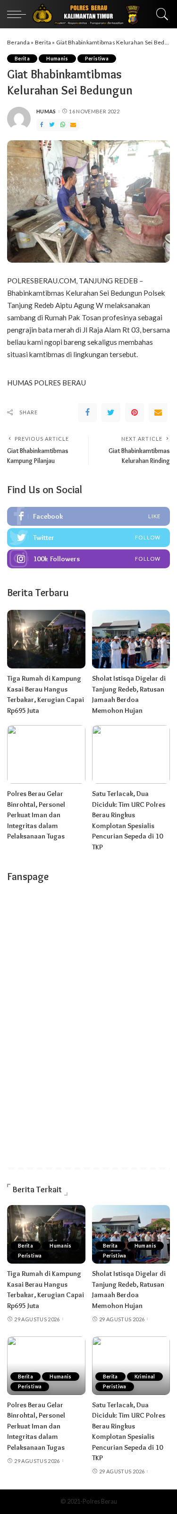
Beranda (18, 42)
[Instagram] (88, 558)
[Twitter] (52, 125)
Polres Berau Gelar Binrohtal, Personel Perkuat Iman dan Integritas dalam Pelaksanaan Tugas (36, 814)
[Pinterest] (134, 412)
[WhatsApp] (63, 125)
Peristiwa (97, 58)
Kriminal (145, 1376)
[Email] (73, 125)
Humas (46, 111)
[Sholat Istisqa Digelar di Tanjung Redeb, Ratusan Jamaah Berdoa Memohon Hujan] (131, 639)
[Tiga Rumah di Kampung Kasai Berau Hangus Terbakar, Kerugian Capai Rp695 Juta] (46, 639)
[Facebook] (41, 125)
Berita (43, 42)
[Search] (160, 14)
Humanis (57, 58)
